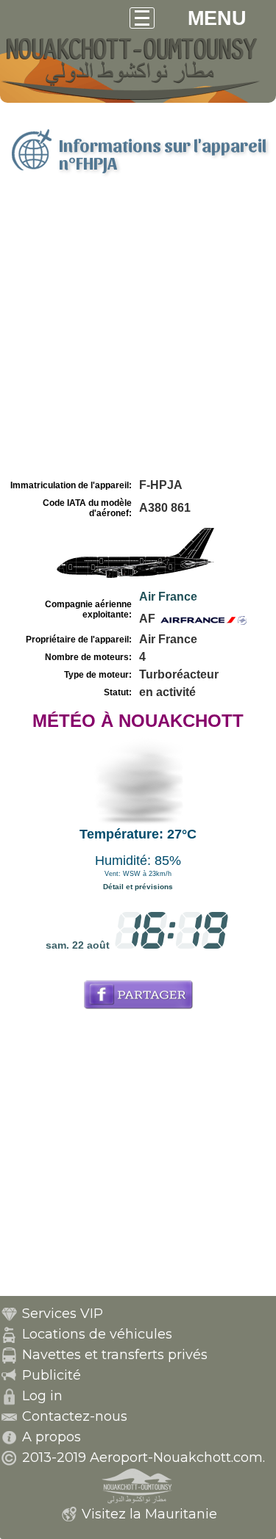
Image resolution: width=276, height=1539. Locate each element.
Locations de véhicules (97, 1334)
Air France (168, 596)
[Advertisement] (138, 330)
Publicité (51, 1375)
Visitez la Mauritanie (149, 1514)
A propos (51, 1437)
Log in (42, 1396)
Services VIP (62, 1314)
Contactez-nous (74, 1416)
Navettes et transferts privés (115, 1355)
